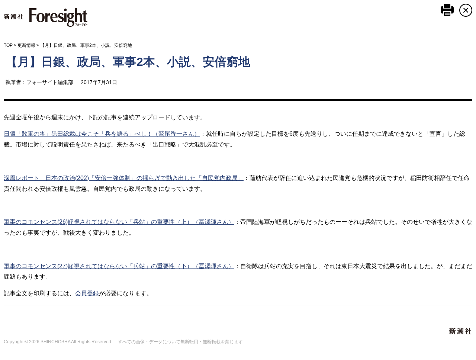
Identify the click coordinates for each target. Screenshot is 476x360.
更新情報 (26, 45)
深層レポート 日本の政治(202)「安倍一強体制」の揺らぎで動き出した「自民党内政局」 (124, 178)
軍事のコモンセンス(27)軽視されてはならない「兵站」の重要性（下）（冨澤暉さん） (119, 266)
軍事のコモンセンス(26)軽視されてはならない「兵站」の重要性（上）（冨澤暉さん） (119, 222)
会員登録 (87, 293)
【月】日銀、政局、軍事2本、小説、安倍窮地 (128, 61)
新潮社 (460, 331)
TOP (8, 45)
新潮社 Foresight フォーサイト (45, 17)
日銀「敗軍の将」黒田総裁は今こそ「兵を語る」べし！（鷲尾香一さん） (102, 134)
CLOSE (465, 10)
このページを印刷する (447, 10)
